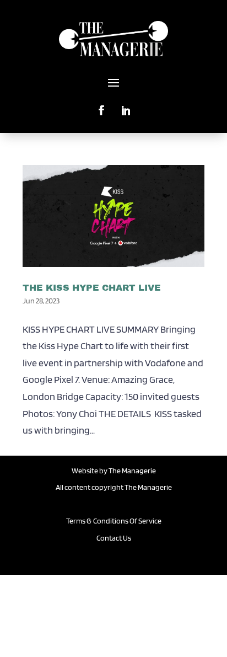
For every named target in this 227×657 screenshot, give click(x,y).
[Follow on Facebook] (101, 106)
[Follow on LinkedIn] (126, 106)
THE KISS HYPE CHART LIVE (92, 287)
